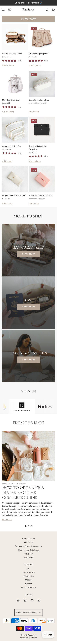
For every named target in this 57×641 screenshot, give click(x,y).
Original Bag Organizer (39, 54)
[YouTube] (32, 600)
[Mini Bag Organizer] (15, 84)
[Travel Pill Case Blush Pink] (42, 179)
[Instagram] (18, 600)
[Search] (47, 10)
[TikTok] (39, 600)
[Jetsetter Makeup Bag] (42, 84)
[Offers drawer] (9, 10)
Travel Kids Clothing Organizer (38, 147)
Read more (7, 519)
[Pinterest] (25, 600)
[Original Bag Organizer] (42, 37)
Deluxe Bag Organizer (12, 54)
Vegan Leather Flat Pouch (13, 195)
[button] (25, 526)
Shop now (28, 254)
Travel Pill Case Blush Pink (41, 195)
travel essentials (30, 2)
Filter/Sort (28, 19)
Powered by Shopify (28, 637)
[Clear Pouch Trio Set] (15, 130)
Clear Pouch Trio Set (11, 146)
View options (8, 65)
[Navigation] (3, 10)
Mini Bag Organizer (11, 100)
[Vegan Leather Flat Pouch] (15, 179)
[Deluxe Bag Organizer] (15, 37)
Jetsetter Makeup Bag (39, 100)
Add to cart (34, 112)
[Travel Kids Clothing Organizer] (42, 130)
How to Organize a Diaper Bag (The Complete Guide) (23, 492)
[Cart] (53, 10)
